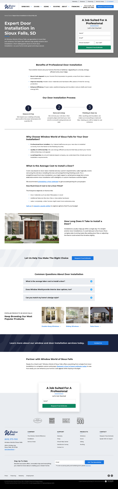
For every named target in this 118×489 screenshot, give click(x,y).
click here (88, 465)
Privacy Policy (39, 481)
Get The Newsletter (94, 462)
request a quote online (41, 206)
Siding (46, 6)
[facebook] (109, 476)
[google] (112, 476)
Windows (26, 6)
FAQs (58, 438)
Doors (36, 6)
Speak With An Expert (106, 438)
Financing (90, 1)
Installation (31, 438)
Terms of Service (47, 483)
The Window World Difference (36, 436)
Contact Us (98, 343)
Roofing (56, 6)
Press (6, 475)
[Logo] (10, 7)
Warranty (74, 1)
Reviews (82, 1)
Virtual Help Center (62, 441)
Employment (30, 475)
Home (6, 15)
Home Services (99, 481)
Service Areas (100, 1)
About (64, 6)
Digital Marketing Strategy (86, 481)
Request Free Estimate (105, 6)
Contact (110, 1)
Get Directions (9, 449)
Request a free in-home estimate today (72, 366)
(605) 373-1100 (88, 7)
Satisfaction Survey (62, 444)
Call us (28, 206)
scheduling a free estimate (48, 181)
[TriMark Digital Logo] (109, 481)
